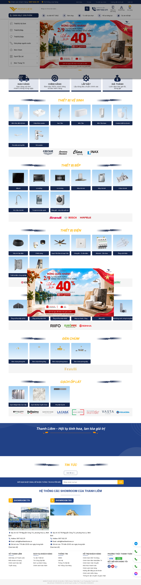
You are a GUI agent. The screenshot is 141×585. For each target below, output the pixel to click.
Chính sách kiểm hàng (90, 573)
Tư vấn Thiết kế (38, 558)
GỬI (120, 482)
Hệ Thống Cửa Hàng (64, 565)
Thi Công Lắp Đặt (39, 560)
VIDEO (60, 558)
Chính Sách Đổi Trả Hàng (91, 558)
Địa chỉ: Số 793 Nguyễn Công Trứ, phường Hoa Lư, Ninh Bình (70, 534)
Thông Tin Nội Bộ (63, 563)
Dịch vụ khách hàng (39, 563)
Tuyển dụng (12, 565)
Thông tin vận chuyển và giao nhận (94, 576)
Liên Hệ (60, 560)
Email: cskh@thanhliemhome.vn (21, 541)
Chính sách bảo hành (40, 565)
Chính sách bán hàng (90, 568)
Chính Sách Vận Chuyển (91, 563)
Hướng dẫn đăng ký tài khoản (92, 570)
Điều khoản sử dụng (15, 560)
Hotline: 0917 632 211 (18, 538)
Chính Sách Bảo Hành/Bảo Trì (92, 560)
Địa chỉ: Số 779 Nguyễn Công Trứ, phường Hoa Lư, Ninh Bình (29, 534)
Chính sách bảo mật (15, 563)
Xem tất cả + (70, 473)
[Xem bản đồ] (13, 547)
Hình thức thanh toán (90, 565)
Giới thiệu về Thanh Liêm (17, 558)
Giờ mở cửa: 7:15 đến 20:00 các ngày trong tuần (27, 544)
